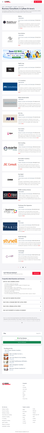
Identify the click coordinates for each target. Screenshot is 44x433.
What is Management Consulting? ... (16, 364)
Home (24, 385)
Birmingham (25, 411)
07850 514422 (21, 160)
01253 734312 (21, 35)
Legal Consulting (5, 422)
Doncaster (24, 423)
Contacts (24, 391)
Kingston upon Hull (36, 414)
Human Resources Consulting (7, 414)
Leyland (19, 240)
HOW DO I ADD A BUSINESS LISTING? (11, 281)
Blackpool (19, 101)
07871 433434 (21, 176)
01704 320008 (21, 191)
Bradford (24, 415)
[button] (40, 333)
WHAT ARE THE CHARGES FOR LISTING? (12, 298)
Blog (23, 393)
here (7, 284)
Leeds (34, 416)
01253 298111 (21, 99)
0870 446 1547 (21, 82)
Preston (19, 209)
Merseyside (23, 147)
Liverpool (34, 420)
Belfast (24, 409)
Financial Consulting (5, 411)
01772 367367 (21, 207)
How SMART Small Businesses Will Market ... (18, 361)
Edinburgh (34, 410)
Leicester (34, 418)
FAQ (23, 396)
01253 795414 (21, 65)
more (21, 28)
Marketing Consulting (5, 412)
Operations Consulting (5, 416)
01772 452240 (21, 238)
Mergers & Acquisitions (6, 424)
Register (24, 394)
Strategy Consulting (5, 409)
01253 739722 (21, 18)
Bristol (24, 417)
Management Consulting (6, 420)
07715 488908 (21, 130)
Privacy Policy (25, 398)
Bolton (24, 413)
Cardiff (24, 419)
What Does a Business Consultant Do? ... (17, 368)
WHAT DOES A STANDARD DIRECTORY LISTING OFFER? (15, 302)
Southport (19, 147)
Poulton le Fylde (20, 178)
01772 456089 (21, 252)
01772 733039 (21, 222)
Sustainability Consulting (6, 426)
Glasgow (34, 412)
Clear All (38, 333)
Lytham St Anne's (21, 20)
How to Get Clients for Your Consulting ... (18, 357)
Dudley (34, 409)
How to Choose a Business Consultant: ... (13, 350)
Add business (36, 273)
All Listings (24, 387)
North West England (31, 20)
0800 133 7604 (21, 115)
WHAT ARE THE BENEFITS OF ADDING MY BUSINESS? (14, 310)
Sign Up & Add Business (22, 342)
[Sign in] (32, 1)
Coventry (24, 421)
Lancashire (26, 20)
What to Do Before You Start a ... (16, 354)
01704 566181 (21, 144)
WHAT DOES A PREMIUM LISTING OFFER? (12, 306)
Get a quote (25, 389)
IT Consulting (4, 418)
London (34, 422)
